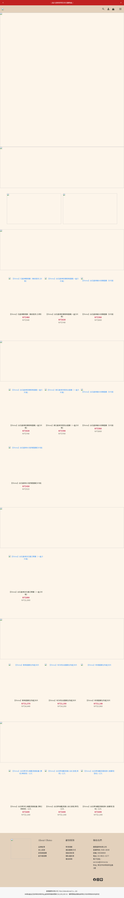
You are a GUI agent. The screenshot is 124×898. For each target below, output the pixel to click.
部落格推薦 (42, 853)
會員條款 (69, 859)
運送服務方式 (71, 850)
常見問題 (69, 847)
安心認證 (41, 850)
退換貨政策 (70, 853)
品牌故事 (41, 847)
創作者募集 (42, 856)
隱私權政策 (70, 856)
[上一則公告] (3, 3)
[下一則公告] (121, 3)
